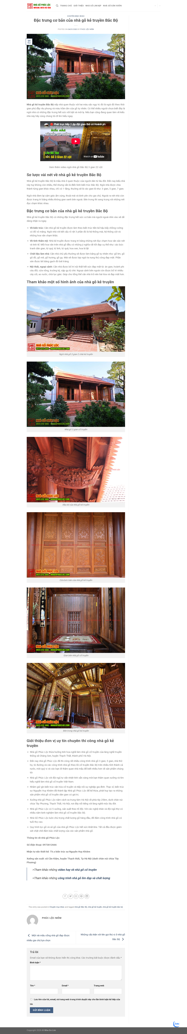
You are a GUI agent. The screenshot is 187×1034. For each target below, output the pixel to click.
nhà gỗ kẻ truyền (95, 907)
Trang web (99, 985)
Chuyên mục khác (75, 16)
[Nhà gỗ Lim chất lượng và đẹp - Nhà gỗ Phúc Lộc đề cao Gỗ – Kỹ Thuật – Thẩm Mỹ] (39, 6)
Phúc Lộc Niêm (87, 29)
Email (65, 985)
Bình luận (35, 962)
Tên (32, 985)
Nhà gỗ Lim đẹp (93, 6)
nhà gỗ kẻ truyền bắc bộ (113, 907)
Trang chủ (66, 6)
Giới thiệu (79, 6)
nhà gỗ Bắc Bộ (81, 907)
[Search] (57, 5)
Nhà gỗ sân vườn (112, 6)
